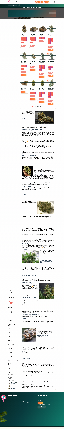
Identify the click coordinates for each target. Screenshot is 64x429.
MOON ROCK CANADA (11, 344)
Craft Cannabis (10, 320)
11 (39, 106)
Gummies (9, 335)
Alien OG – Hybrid (32, 88)
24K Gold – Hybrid (50, 34)
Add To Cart (23, 45)
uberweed (1, 427)
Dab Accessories (10, 321)
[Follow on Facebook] (36, 2)
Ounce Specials (11, 302)
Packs (9, 349)
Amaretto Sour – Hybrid (51, 88)
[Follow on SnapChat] (41, 2)
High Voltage (10, 339)
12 (40, 106)
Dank (0, 428)
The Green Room (10, 364)
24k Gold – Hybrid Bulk (23, 61)
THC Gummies (10, 363)
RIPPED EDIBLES (10, 356)
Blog (16, 1)
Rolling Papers (10, 357)
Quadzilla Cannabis (23, 401)
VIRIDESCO (9, 371)
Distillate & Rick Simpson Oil (12, 324)
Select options (50, 49)
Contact (13, 1)
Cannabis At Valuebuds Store (25, 407)
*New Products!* (27, 5)
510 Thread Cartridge (11, 297)
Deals (33, 5)
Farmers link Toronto (24, 403)
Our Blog (41, 5)
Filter (10, 377)
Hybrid (9, 343)
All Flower (22, 5)
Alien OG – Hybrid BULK (41, 88)
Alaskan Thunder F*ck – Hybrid (42, 61)
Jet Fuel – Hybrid (41, 34)
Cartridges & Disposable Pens (11, 315)
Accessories (30, 5)
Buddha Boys (10, 311)
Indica (9, 301)
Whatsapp (26, 1)
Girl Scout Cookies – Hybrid (33, 34)
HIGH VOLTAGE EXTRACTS (12, 340)
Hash (9, 336)
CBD (9, 317)
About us (22, 1)
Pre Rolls (9, 353)
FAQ (18, 1)
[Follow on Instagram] (39, 2)
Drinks (9, 325)
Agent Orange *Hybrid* (32, 61)
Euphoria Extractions (11, 328)
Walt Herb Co (10, 372)
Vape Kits (9, 368)
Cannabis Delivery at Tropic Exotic (25, 402)
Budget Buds (10, 312)
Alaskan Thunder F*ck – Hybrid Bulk (51, 61)
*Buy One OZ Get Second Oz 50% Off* (12, 293)
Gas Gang (9, 332)
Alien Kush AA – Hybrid (23, 88)
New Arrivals (10, 348)
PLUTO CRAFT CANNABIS (11, 352)
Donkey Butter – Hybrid (23, 34)
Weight (21, 36)
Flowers (9, 331)
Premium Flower (11, 303)
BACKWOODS (10, 307)
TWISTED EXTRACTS (11, 367)
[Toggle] (17, 300)
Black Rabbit (23, 400)
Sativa (9, 304)
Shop (19, 5)
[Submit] (17, 5)
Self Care (9, 360)
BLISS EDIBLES (10, 308)
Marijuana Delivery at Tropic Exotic (26, 404)
